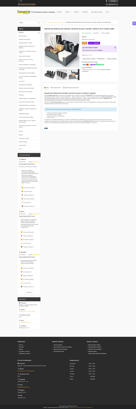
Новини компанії (23, 141)
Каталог (67, 12)
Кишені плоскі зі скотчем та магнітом (26, 60)
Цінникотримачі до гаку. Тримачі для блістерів (27, 121)
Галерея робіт (22, 145)
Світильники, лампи (59, 351)
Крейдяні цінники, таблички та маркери (27, 47)
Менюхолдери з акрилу (94, 345)
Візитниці (21, 95)
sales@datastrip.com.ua (25, 322)
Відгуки (21, 134)
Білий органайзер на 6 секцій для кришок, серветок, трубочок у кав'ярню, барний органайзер (29, 221)
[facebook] (45, 128)
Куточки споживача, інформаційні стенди (27, 77)
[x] (46, 128)
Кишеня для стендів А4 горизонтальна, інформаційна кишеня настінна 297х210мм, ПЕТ (29, 177)
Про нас (76, 12)
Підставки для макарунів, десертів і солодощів (28, 68)
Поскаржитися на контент (74, 407)
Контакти (85, 12)
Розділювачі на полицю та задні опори (27, 52)
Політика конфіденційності (87, 407)
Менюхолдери (22, 36)
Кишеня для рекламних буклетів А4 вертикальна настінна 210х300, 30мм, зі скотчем (29, 181)
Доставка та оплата (97, 12)
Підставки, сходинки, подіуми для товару (27, 109)
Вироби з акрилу (92, 351)
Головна (59, 12)
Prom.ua (75, 406)
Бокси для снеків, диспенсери (26, 102)
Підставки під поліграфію (94, 349)
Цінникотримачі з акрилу (94, 347)
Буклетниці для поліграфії (25, 91)
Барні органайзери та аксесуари (56, 22)
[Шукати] (38, 23)
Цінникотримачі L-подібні (25, 42)
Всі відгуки (29, 292)
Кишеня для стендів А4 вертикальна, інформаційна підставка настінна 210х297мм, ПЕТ (29, 172)
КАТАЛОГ (21, 32)
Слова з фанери (58, 345)
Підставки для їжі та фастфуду (27, 73)
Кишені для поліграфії (24, 56)
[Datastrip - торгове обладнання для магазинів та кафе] (24, 12)
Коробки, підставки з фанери (26, 88)
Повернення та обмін (24, 353)
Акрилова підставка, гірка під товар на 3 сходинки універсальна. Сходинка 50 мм (29, 226)
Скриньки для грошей (24, 39)
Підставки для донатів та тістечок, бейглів (28, 126)
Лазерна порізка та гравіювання (27, 98)
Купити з (91, 43)
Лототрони (21, 81)
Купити (84, 43)
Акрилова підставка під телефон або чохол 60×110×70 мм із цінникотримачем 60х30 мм (29, 262)
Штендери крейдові (24, 113)
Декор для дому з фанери (60, 349)
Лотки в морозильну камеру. (26, 117)
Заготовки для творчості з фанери (63, 347)
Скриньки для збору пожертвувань (97, 353)
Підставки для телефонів (25, 84)
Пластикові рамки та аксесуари (27, 105)
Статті (20, 149)
